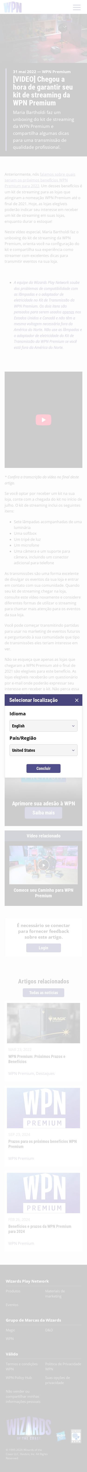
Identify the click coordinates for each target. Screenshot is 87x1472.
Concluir (43, 768)
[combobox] (39, 725)
